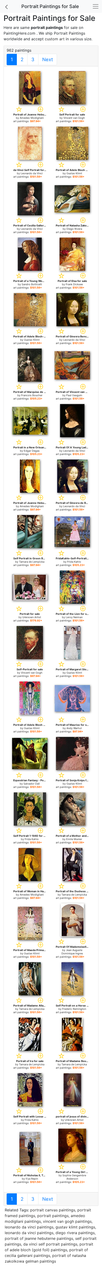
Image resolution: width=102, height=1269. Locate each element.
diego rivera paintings (75, 1232)
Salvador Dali (31, 783)
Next (47, 59)
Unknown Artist (31, 617)
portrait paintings (53, 1215)
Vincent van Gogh (74, 118)
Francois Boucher (31, 395)
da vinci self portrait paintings (50, 1244)
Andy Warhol (74, 728)
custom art (55, 39)
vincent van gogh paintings (67, 1221)
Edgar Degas (32, 450)
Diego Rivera (74, 228)
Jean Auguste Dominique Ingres (72, 951)
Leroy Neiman (74, 617)
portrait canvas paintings (52, 1210)
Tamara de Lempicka (31, 561)
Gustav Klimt (74, 173)
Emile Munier (74, 839)
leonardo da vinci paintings (29, 1227)
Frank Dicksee (74, 284)
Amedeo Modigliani (32, 118)
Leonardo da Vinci (32, 173)
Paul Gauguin (74, 395)
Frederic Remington (74, 1009)
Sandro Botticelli (32, 284)
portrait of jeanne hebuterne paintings (39, 1238)
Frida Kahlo (74, 561)
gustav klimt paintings (75, 1227)
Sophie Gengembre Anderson (74, 1177)
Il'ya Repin (32, 1178)
